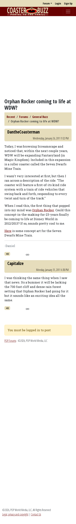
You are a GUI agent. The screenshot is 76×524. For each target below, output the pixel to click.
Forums (23, 117)
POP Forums (10, 341)
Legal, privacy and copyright (15, 514)
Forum (46, 3)
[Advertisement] (38, 57)
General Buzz (40, 117)
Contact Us (36, 514)
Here (7, 231)
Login (58, 3)
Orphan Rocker (43, 210)
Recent (11, 117)
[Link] (27, 254)
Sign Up (68, 3)
